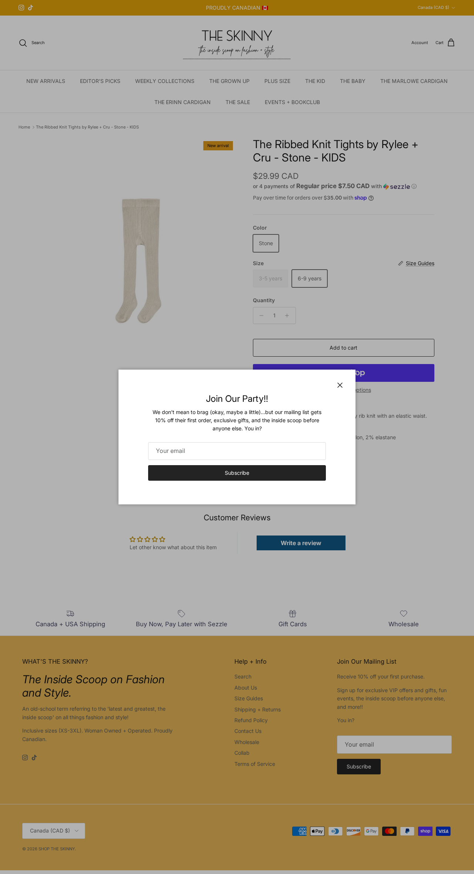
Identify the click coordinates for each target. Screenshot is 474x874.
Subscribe (237, 473)
